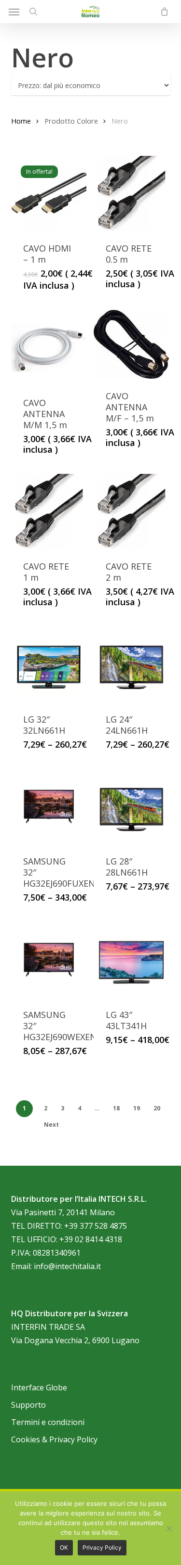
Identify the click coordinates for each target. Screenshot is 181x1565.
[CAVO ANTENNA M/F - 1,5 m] (131, 344)
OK (64, 1547)
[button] (14, 11)
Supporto (28, 1405)
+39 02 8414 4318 (90, 1239)
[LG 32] (48, 663)
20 (156, 1108)
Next (51, 1124)
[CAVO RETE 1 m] (48, 511)
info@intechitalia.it (67, 1266)
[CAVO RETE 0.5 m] (131, 193)
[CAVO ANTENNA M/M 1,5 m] (48, 347)
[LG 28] (131, 806)
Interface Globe (39, 1387)
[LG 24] (131, 663)
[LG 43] (131, 959)
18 (116, 1108)
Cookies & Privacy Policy (54, 1439)
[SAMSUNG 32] (48, 806)
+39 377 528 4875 (95, 1226)
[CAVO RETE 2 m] (131, 511)
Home (21, 121)
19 (136, 1108)
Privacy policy (102, 1547)
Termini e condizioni (47, 1422)
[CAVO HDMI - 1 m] (48, 193)
